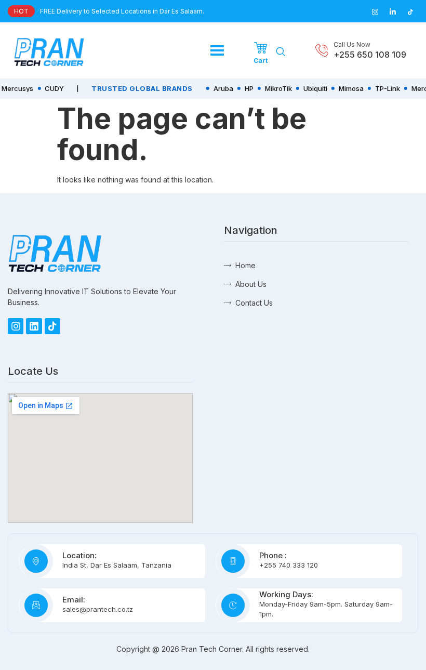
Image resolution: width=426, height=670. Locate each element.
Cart (261, 60)
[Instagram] (15, 326)
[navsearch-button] (280, 52)
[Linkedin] (34, 326)
